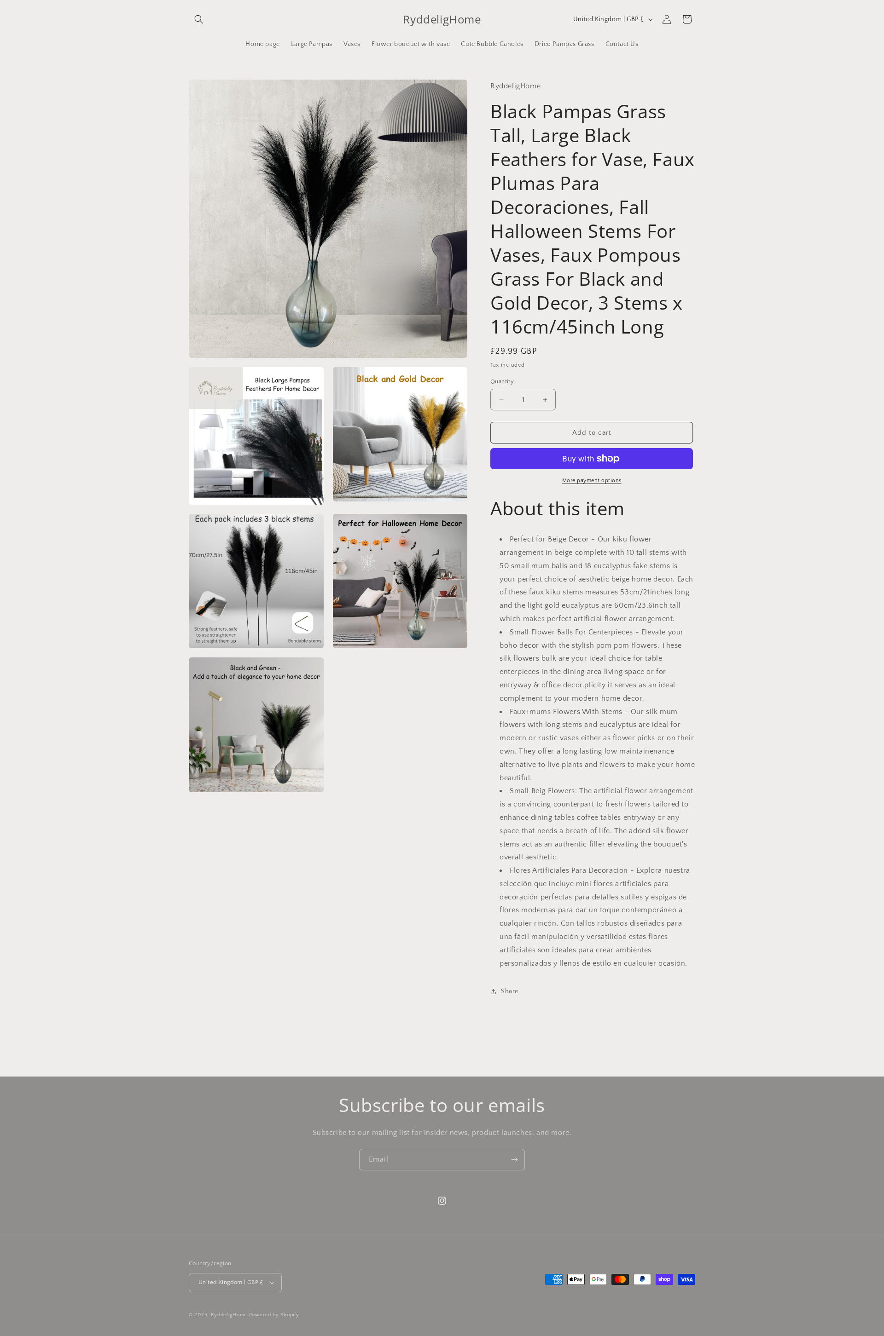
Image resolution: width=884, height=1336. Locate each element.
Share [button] (509, 991)
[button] (199, 19)
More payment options (592, 481)
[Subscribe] (514, 1159)
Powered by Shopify (274, 1315)
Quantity (502, 381)
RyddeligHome (229, 1315)
